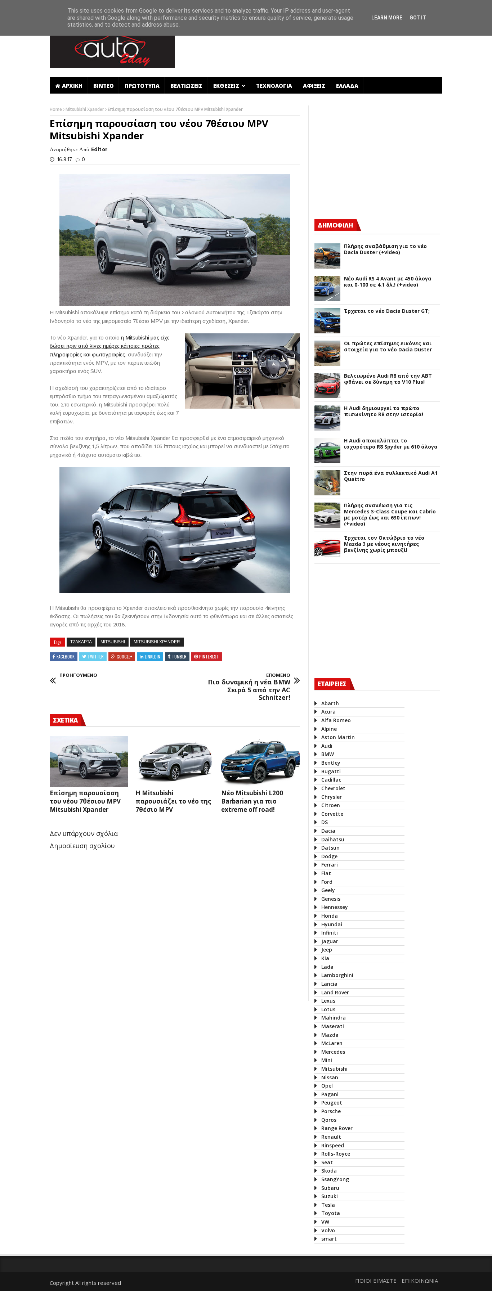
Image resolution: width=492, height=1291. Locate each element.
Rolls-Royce (335, 1153)
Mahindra (333, 1017)
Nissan (329, 1077)
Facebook (66, 656)
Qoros (328, 1119)
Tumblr (179, 656)
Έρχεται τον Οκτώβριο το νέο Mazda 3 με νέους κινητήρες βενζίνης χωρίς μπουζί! (384, 544)
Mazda (330, 1034)
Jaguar (329, 941)
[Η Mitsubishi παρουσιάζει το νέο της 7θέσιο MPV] (174, 761)
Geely (328, 890)
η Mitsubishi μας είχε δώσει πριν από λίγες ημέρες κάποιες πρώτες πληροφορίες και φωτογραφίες (110, 345)
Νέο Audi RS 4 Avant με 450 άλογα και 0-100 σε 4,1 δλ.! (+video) (387, 282)
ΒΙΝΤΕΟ (103, 85)
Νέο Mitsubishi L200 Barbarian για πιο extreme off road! (252, 801)
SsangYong (335, 1179)
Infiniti (329, 932)
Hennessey (334, 907)
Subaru (330, 1187)
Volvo (328, 1230)
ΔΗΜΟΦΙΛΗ (335, 225)
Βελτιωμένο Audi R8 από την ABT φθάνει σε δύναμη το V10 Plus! (388, 379)
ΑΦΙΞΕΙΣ (314, 85)
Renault (331, 1136)
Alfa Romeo (336, 720)
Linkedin (152, 656)
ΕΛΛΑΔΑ (347, 85)
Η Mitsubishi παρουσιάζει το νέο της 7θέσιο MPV (173, 801)
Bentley (330, 762)
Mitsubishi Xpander (85, 109)
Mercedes (333, 1051)
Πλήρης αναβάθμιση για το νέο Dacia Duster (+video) (385, 249)
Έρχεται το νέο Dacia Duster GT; (387, 311)
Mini (326, 1060)
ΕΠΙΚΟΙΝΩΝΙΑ (420, 1280)
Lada (327, 966)
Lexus (328, 1000)
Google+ (124, 656)
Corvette (332, 813)
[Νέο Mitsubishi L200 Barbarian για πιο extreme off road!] (260, 761)
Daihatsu (332, 839)
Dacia (328, 830)
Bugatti (331, 771)
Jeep (326, 949)
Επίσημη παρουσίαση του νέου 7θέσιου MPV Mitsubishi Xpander (85, 801)
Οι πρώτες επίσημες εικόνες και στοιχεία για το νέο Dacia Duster (388, 347)
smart (329, 1238)
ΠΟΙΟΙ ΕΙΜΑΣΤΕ (376, 1280)
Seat (327, 1162)
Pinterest (209, 656)
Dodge (329, 856)
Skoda (329, 1170)
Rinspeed (332, 1145)
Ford (326, 881)
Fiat (326, 873)
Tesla (328, 1204)
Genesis (330, 898)
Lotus (328, 1009)
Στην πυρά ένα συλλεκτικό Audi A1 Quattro (391, 476)
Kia (325, 958)
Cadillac (331, 779)
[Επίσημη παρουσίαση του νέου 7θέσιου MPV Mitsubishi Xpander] (89, 761)
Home (56, 109)
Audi (326, 745)
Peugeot (331, 1102)
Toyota (330, 1213)
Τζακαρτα (81, 641)
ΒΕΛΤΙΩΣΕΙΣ (186, 85)
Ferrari (329, 864)
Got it (418, 18)
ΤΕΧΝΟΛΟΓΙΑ (274, 85)
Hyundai (331, 924)
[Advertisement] (312, 48)
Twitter (96, 656)
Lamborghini (337, 975)
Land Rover (335, 992)
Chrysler (331, 796)
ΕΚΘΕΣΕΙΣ (227, 85)
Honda (329, 915)
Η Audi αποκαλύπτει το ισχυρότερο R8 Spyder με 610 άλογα (391, 444)
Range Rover (337, 1128)
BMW (327, 754)
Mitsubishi (112, 641)
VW (325, 1221)
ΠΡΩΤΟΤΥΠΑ (142, 85)
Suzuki (329, 1196)
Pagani (330, 1094)
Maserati (332, 1026)
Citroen (330, 805)
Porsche (331, 1111)
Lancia (329, 983)
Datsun (330, 847)
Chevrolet (333, 788)
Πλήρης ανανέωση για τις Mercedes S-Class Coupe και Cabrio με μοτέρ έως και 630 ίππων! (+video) (390, 515)
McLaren (332, 1043)
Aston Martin (338, 737)
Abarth (330, 703)
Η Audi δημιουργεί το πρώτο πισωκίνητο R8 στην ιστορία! (383, 411)
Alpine (329, 728)
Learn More (386, 18)
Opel (327, 1085)
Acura (328, 711)
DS (324, 822)
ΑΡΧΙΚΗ (72, 85)
